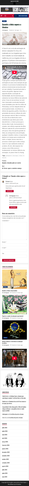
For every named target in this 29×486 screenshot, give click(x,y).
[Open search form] (12, 15)
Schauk (8, 181)
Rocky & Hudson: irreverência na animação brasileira (12, 342)
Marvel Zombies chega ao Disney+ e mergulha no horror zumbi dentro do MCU (14, 409)
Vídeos (4, 21)
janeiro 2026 (5, 449)
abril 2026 (4, 438)
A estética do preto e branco (17, 414)
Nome (4, 242)
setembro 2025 (6, 463)
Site (3, 253)
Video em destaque (23, 15)
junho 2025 (4, 473)
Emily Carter (5, 396)
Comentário (5, 220)
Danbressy (4, 401)
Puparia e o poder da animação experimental (12, 316)
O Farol (20, 155)
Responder (9, 191)
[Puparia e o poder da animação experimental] (14, 304)
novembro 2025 (6, 456)
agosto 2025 (5, 466)
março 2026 (5, 442)
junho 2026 (4, 431)
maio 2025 (4, 477)
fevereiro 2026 (5, 445)
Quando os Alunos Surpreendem (9, 291)
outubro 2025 (5, 459)
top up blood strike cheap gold (9, 407)
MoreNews (11, 484)
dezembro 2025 (6, 452)
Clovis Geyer (15, 155)
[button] (1, 15)
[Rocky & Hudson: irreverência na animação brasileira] (14, 330)
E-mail (4, 248)
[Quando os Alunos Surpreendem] (14, 279)
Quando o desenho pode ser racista (11, 162)
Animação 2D (8, 155)
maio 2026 (4, 435)
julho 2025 (4, 470)
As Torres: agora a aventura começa (11, 167)
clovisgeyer (5, 30)
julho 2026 (4, 428)
